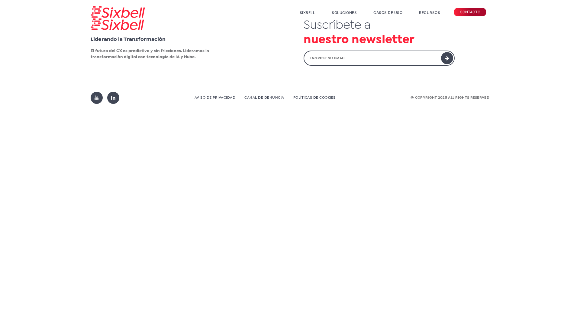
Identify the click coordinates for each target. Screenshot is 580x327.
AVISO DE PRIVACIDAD (215, 97)
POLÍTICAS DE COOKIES (314, 97)
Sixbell (307, 12)
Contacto (470, 12)
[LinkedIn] (113, 98)
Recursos (429, 12)
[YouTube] (97, 98)
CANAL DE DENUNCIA (264, 97)
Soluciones (344, 12)
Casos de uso (387, 12)
